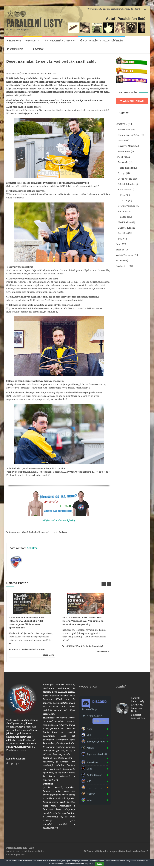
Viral (125, 200)
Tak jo (99, 864)
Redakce (63, 532)
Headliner (123, 189)
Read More (48, 654)
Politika (122, 233)
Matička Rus (124, 222)
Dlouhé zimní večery (129, 135)
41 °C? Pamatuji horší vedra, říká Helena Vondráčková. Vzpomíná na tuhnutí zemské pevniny (82, 621)
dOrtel (121, 140)
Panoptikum (125, 227)
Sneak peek (124, 151)
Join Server (100, 720)
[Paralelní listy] (34, 22)
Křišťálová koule (126, 205)
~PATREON (121, 124)
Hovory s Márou (126, 145)
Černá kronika (126, 178)
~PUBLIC (16, 649)
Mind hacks (126, 167)
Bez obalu (123, 162)
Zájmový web (138, 718)
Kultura (122, 211)
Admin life (124, 129)
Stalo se (120, 249)
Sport (119, 244)
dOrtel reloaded (126, 184)
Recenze (124, 216)
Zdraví (42, 649)
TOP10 (121, 238)
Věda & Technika (30, 532)
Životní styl (43, 532)
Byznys (121, 173)
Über (122, 195)
